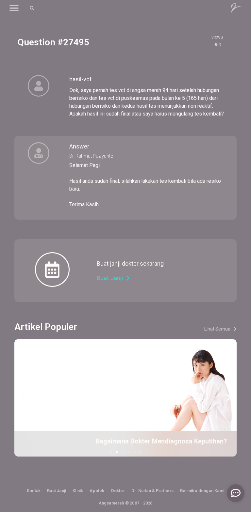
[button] (14, 8)
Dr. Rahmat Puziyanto (91, 156)
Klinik (78, 490)
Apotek (97, 490)
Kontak (34, 490)
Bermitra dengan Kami (202, 490)
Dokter (118, 490)
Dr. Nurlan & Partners (152, 490)
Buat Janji (56, 490)
